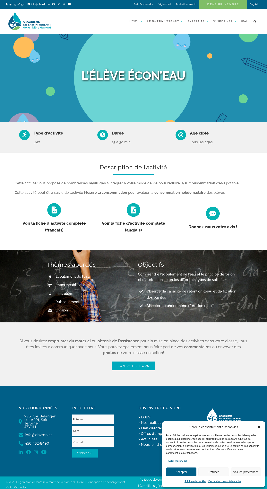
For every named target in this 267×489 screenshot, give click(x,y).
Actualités (149, 439)
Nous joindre (151, 444)
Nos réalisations (154, 423)
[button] (259, 427)
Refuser (214, 472)
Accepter (181, 472)
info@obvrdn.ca (40, 4)
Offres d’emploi (153, 434)
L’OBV (146, 417)
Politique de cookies (195, 481)
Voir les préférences (246, 472)
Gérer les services (177, 460)
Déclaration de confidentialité (224, 481)
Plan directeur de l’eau (159, 428)
